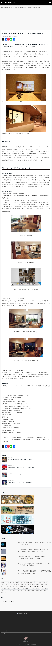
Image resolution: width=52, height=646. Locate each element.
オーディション (9, 586)
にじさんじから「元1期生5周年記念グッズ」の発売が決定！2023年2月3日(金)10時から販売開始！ (34, 564)
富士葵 (37, 590)
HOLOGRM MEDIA (8, 3)
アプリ (46, 584)
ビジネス (2, 590)
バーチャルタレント (26, 588)
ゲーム (30, 586)
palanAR (31, 582)
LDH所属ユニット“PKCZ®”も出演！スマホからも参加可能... (21, 467)
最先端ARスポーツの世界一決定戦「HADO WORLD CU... (20, 459)
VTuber (17, 584)
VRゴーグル (8, 584)
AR (8, 582)
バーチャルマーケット (36, 588)
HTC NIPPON (26, 582)
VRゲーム (3, 584)
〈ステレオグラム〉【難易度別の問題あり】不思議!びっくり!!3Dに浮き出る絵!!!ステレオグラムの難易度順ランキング (34, 550)
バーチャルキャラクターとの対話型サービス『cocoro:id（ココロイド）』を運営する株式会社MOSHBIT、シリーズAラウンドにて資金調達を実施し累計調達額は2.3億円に (34, 572)
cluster (17, 582)
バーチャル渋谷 (44, 588)
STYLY (36, 582)
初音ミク (33, 590)
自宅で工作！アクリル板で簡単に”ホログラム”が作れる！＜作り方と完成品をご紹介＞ (34, 543)
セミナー (41, 586)
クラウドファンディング (23, 586)
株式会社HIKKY (4, 592)
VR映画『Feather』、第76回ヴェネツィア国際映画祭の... (20, 482)
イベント (2, 586)
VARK (40, 582)
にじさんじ (42, 584)
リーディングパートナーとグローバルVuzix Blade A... (19, 474)
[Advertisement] (26, 20)
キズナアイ (15, 586)
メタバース (20, 590)
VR (46, 582)
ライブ (24, 590)
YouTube (29, 584)
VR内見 (13, 584)
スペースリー (35, 586)
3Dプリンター (3, 582)
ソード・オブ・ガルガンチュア (6, 588)
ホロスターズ (8, 590)
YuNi (33, 584)
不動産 (28, 590)
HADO (21, 582)
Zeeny (37, 584)
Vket (44, 582)
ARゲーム (12, 582)
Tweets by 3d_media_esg (7, 601)
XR (25, 584)
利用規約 (28, 644)
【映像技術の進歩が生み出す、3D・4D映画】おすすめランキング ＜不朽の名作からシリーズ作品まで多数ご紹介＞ (34, 557)
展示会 (41, 590)
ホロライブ (14, 590)
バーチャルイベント (17, 588)
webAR (22, 584)
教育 (45, 590)
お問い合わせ (33, 644)
